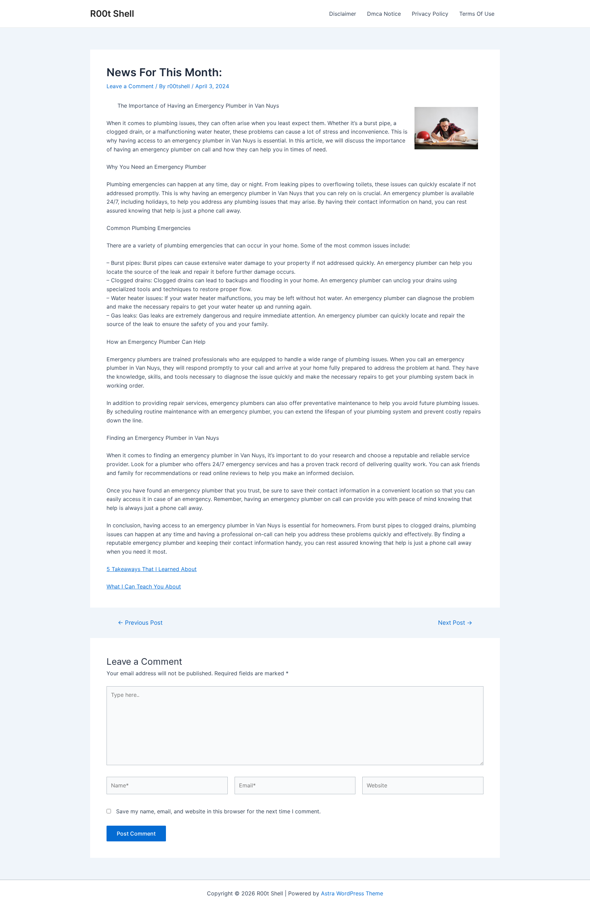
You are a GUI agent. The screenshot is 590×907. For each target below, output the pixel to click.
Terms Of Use (476, 13)
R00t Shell (112, 13)
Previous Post (140, 622)
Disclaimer (342, 13)
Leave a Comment (130, 86)
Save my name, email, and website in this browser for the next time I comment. (218, 811)
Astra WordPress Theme (352, 893)
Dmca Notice (384, 13)
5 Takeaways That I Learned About (152, 569)
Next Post (455, 622)
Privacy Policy (430, 13)
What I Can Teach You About (144, 586)
